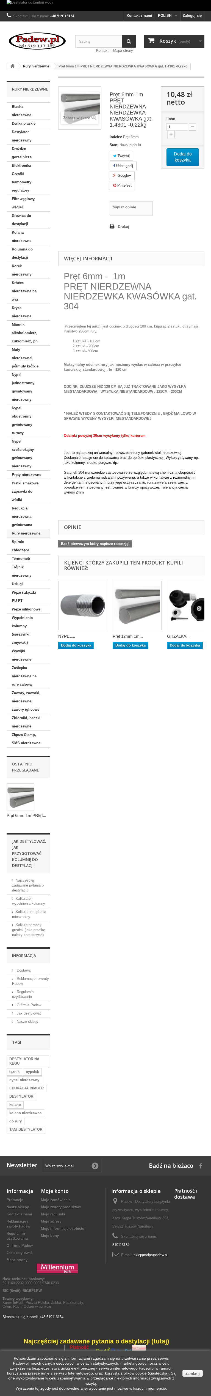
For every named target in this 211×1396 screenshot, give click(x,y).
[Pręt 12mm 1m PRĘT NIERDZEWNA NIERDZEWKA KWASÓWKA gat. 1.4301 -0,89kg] (137, 605)
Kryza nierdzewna (21, 312)
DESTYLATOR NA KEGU (24, 1061)
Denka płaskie (23, 123)
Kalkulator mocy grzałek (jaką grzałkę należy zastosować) (28, 930)
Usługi (17, 584)
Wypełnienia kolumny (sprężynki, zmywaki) (22, 630)
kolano (15, 1105)
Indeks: (116, 137)
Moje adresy (51, 1221)
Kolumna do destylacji (22, 253)
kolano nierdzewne (25, 1113)
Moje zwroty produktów (61, 1207)
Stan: (114, 145)
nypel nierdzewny (24, 1080)
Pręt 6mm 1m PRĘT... (26, 815)
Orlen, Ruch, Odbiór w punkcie (26, 1306)
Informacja (24, 955)
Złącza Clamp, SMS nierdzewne (26, 739)
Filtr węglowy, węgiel (23, 203)
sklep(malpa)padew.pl (151, 1255)
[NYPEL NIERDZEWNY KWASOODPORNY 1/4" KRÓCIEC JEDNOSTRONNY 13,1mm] (82, 605)
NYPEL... (66, 636)
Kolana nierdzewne (21, 236)
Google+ (123, 175)
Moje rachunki (53, 1214)
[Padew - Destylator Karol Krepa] (37, 41)
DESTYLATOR (21, 1096)
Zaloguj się (192, 15)
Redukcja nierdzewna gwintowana (22, 516)
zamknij (192, 1373)
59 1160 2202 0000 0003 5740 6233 (30, 1281)
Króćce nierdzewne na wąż (24, 291)
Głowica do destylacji (21, 220)
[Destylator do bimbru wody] (105, 5)
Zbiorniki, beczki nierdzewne (26, 722)
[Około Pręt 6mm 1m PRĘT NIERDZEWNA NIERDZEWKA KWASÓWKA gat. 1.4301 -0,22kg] (20, 797)
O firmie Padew (28, 1005)
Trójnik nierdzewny (21, 571)
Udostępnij (124, 166)
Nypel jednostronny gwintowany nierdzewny (23, 387)
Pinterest (124, 185)
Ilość (170, 119)
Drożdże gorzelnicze (22, 153)
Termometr (21, 559)
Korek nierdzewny (21, 270)
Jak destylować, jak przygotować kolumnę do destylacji (29, 853)
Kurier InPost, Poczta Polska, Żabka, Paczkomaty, (43, 1302)
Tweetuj (123, 156)
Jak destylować (28, 1013)
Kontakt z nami (139, 15)
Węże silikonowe (26, 609)
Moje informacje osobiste (62, 1228)
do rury (15, 1121)
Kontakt (102, 50)
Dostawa (23, 970)
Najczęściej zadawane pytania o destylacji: (28, 885)
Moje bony (50, 1236)
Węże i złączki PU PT (24, 596)
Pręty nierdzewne (26, 475)
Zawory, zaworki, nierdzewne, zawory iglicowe (26, 701)
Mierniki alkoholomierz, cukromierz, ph (25, 333)
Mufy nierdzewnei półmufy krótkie (25, 358)
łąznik (14, 1072)
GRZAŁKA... (178, 636)
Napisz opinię (124, 207)
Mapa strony (123, 50)
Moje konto (55, 1191)
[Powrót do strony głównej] (12, 66)
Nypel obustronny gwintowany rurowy (22, 420)
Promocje (15, 1200)
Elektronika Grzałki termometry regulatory (21, 177)
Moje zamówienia (56, 1200)
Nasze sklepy (27, 1021)
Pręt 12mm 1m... (128, 636)
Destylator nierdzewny (21, 136)
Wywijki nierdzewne (21, 655)
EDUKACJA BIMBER (26, 1088)
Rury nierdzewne (26, 533)
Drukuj (123, 227)
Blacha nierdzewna (21, 111)
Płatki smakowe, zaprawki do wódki (26, 491)
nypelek (32, 1072)
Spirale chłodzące (20, 546)
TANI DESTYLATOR (25, 1129)
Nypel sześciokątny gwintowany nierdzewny (23, 453)
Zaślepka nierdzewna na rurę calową (24, 676)
